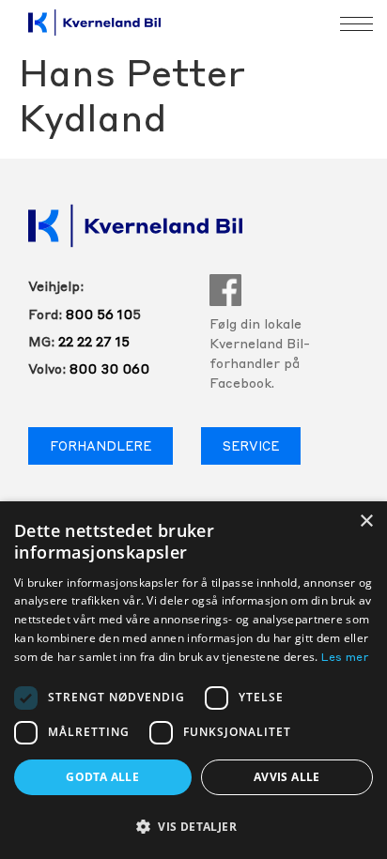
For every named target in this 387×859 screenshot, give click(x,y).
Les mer (345, 658)
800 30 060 (109, 369)
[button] (193, 826)
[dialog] (193, 680)
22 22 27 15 (94, 342)
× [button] (366, 521)
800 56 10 (99, 315)
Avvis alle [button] (287, 777)
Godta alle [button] (102, 777)
